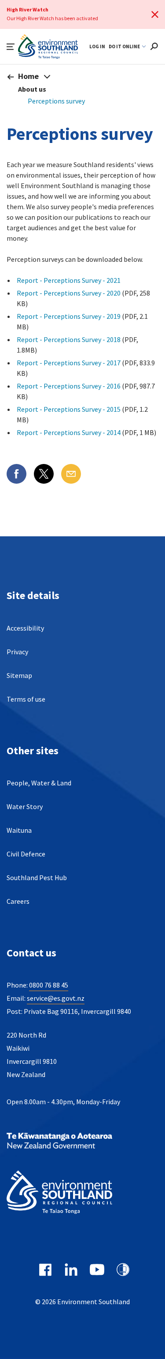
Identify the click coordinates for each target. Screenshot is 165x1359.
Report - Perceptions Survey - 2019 (69, 316)
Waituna (19, 830)
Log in (97, 46)
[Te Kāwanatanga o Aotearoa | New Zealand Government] (73, 1142)
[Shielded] (123, 1270)
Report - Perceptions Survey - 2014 (69, 432)
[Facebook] (45, 1270)
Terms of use (26, 699)
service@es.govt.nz (55, 998)
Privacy (17, 651)
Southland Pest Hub (37, 877)
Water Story (25, 806)
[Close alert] (154, 14)
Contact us (31, 953)
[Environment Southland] (73, 1193)
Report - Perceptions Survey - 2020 (69, 293)
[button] (11, 46)
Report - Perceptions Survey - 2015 (69, 409)
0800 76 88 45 (48, 985)
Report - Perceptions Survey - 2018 (69, 339)
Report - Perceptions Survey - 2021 (69, 280)
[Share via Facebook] (16, 474)
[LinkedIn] (71, 1270)
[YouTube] (97, 1270)
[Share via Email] (71, 474)
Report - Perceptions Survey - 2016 (69, 386)
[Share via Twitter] (44, 474)
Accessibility (25, 628)
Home (28, 76)
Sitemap (19, 675)
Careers (18, 901)
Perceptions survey (56, 100)
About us (32, 89)
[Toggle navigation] (47, 76)
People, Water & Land (39, 782)
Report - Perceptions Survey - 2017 (69, 362)
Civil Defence (26, 853)
